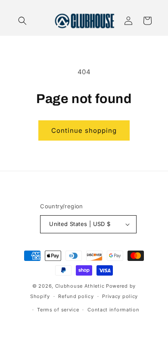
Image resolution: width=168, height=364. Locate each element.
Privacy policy (120, 296)
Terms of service (58, 310)
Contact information (113, 310)
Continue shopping (84, 130)
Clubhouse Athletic (80, 286)
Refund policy (75, 296)
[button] (22, 20)
